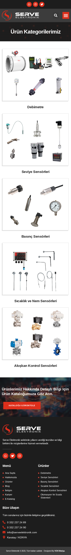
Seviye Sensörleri (36, 172)
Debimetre (35, 107)
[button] (65, 15)
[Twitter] (41, 4)
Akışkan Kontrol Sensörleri (35, 366)
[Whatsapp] (29, 4)
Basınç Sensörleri (35, 236)
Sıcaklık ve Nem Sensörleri (35, 301)
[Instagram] (35, 4)
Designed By (49, 551)
